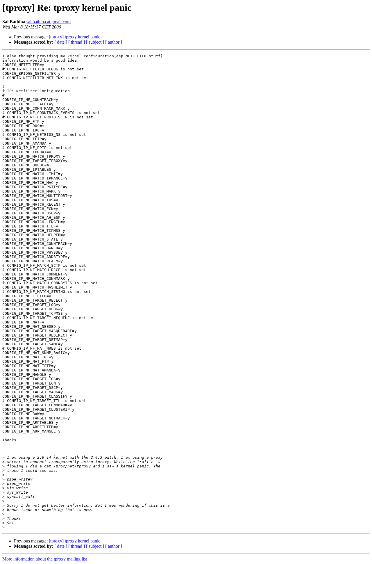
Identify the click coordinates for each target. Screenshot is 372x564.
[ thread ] (76, 42)
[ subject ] (95, 42)
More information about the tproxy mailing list (44, 558)
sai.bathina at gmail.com (48, 21)
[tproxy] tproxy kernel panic (74, 36)
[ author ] (113, 42)
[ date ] (60, 42)
